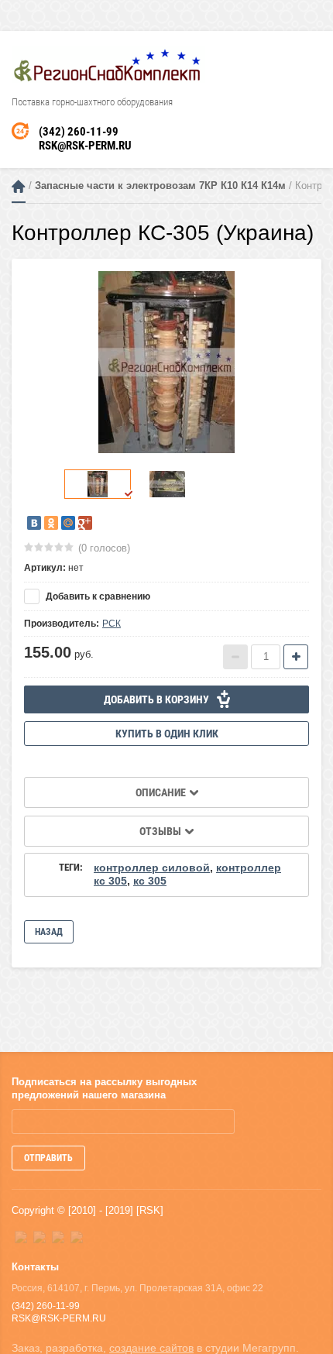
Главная (19, 186)
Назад (49, 931)
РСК (111, 623)
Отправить (48, 1158)
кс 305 (149, 881)
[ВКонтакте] (34, 523)
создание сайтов (151, 1348)
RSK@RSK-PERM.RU (85, 146)
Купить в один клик (166, 733)
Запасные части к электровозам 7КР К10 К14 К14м (160, 185)
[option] (166, 362)
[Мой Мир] (68, 523)
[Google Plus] (85, 523)
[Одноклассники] (51, 523)
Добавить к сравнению (96, 596)
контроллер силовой (152, 867)
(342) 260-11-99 (78, 132)
